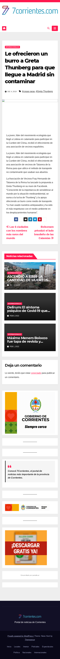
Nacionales (26, 652)
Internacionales (12, 47)
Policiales (35, 647)
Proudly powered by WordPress (20, 636)
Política (17, 652)
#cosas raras (28, 91)
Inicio (9, 647)
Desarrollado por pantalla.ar (30, 575)
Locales (17, 647)
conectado (36, 373)
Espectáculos (47, 647)
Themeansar (30, 640)
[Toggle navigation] (55, 28)
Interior (26, 647)
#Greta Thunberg (44, 91)
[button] (48, 28)
